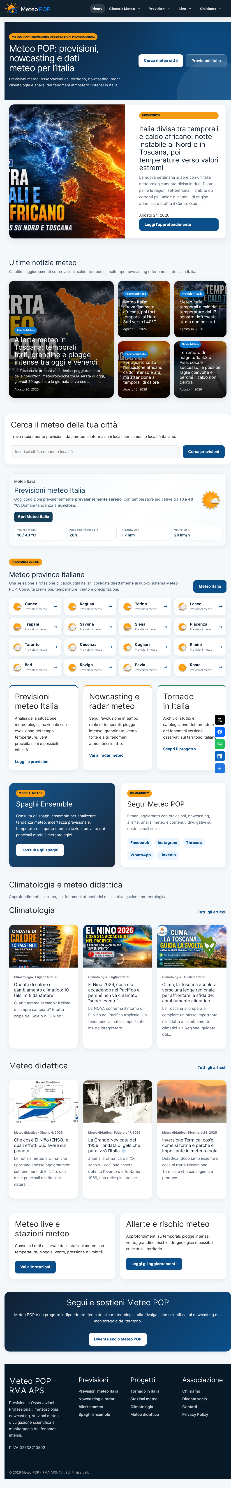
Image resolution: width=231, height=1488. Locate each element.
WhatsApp (140, 855)
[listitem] (35, 606)
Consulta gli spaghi (39, 850)
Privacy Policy (195, 1414)
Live (182, 9)
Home (97, 9)
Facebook (139, 842)
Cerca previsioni (203, 451)
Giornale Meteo (122, 9)
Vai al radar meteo (106, 755)
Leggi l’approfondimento (168, 224)
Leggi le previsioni (32, 761)
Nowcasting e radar (97, 1399)
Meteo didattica (144, 1414)
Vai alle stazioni (35, 1267)
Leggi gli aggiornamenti (154, 1264)
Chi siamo (208, 9)
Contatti (189, 1407)
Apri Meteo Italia (33, 516)
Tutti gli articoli (212, 912)
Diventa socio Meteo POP (117, 1339)
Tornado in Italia (144, 1391)
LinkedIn (167, 855)
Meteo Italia (210, 586)
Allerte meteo (91, 1407)
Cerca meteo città (161, 60)
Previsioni (157, 9)
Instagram (167, 842)
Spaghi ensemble (94, 1414)
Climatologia (141, 1407)
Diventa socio (194, 1399)
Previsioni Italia (206, 60)
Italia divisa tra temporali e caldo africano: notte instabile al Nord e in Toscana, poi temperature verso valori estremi (178, 148)
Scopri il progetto (179, 749)
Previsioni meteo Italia (98, 1391)
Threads (194, 842)
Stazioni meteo (143, 1399)
